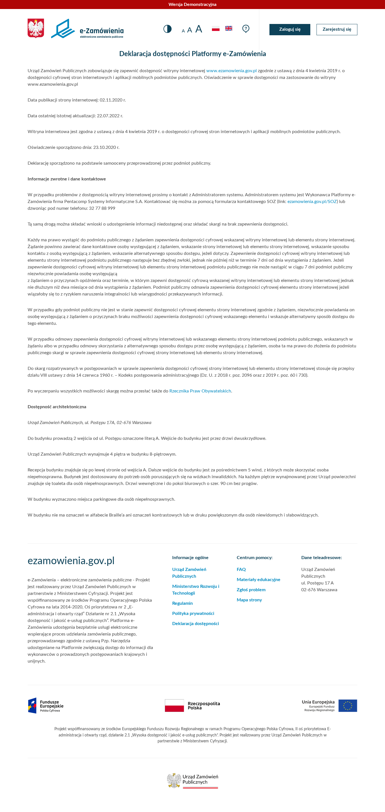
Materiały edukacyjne (258, 579)
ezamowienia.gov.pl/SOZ (312, 201)
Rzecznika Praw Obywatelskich (200, 391)
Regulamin (182, 603)
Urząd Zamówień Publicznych (189, 573)
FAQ (241, 569)
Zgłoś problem (251, 590)
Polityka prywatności (193, 613)
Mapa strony (249, 600)
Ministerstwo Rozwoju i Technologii (195, 589)
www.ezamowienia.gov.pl (231, 71)
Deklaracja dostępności (195, 623)
